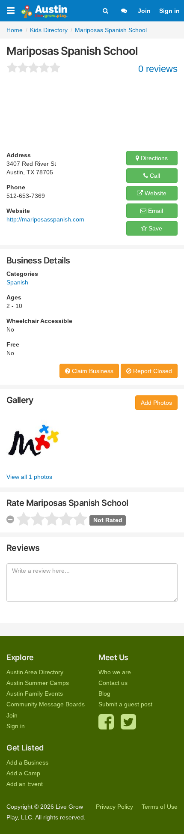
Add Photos (156, 402)
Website (154, 193)
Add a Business (27, 762)
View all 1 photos (29, 476)
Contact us (113, 682)
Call (154, 175)
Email (154, 210)
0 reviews (158, 68)
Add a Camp (23, 773)
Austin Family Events (34, 693)
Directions (153, 158)
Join (144, 10)
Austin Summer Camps (37, 682)
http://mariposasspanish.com (45, 219)
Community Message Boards (45, 704)
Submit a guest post (125, 704)
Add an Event (24, 783)
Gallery (20, 400)
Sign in (169, 10)
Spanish (17, 282)
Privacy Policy (114, 806)
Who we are (114, 672)
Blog (104, 693)
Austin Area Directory (34, 672)
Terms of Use (160, 806)
